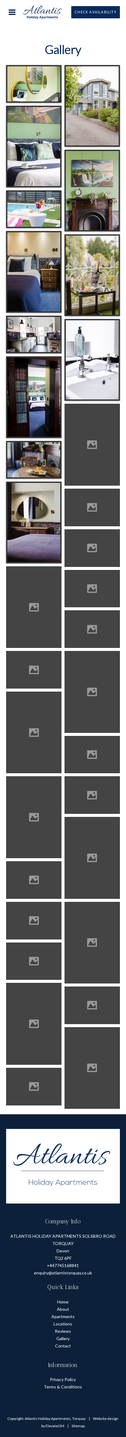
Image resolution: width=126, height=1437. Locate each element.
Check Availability (96, 12)
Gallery (63, 1338)
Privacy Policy (63, 1379)
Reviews (63, 1330)
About (63, 1308)
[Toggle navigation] (12, 12)
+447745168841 (63, 1265)
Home (63, 1301)
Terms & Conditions (63, 1386)
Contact (63, 1345)
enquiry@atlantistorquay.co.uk (63, 1272)
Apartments (63, 1316)
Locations (63, 1323)
